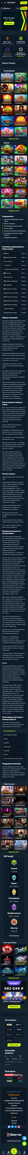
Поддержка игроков (10, 237)
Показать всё (14, 1006)
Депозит (14, 1152)
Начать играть (8, 228)
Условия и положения (14, 1103)
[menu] (1, 8)
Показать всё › (14, 139)
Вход (17, 8)
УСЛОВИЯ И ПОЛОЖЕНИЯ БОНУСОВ (14, 1100)
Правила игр (14, 1113)
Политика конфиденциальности (14, 1110)
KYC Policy (14, 1098)
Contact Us (14, 1120)
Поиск (19, 1153)
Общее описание (9, 223)
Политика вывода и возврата (14, 1108)
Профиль (24, 1153)
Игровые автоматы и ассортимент (15, 231)
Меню (3, 1153)
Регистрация (24, 8)
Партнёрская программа (14, 1141)
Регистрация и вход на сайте (13, 226)
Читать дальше (14, 935)
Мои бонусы (8, 1153)
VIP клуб (14, 1123)
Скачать (23, 2)
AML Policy (14, 1105)
